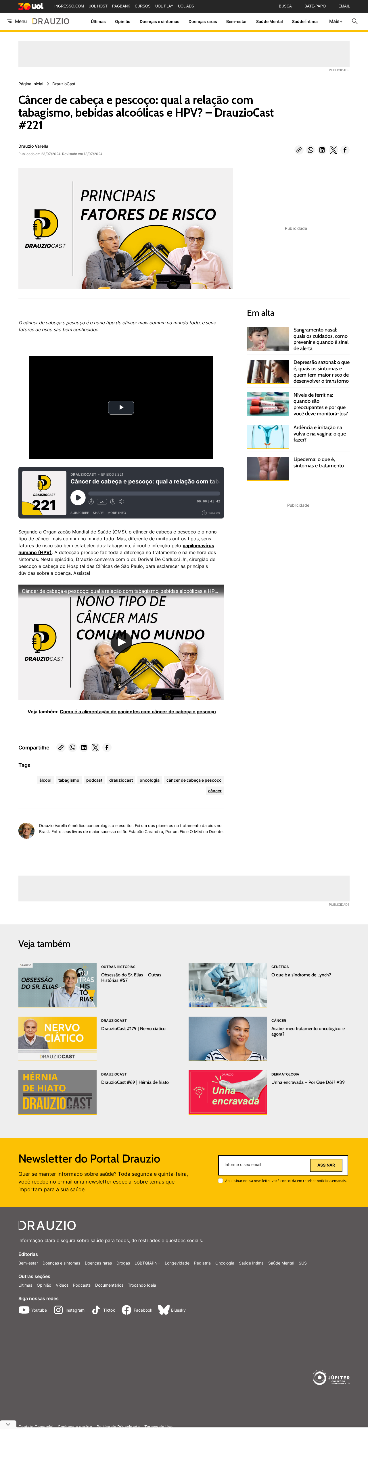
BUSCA (285, 6)
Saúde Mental (269, 21)
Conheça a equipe (75, 1427)
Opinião (123, 21)
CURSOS (143, 6)
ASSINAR (326, 1165)
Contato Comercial (35, 1427)
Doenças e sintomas (159, 21)
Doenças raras (203, 21)
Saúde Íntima (305, 21)
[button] (299, 150)
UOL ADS (186, 6)
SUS (303, 1263)
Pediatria (202, 1263)
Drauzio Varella (33, 146)
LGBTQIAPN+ (147, 1263)
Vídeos (62, 1285)
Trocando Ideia (142, 1285)
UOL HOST (98, 6)
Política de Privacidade (118, 1427)
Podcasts (82, 1285)
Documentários (109, 1285)
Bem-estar (236, 21)
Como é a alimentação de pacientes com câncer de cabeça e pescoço (138, 711)
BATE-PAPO (315, 6)
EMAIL (344, 6)
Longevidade (177, 1263)
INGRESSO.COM (69, 6)
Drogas (123, 1263)
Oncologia (224, 1263)
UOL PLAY (164, 6)
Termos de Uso (158, 1427)
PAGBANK (121, 6)
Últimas (98, 21)
